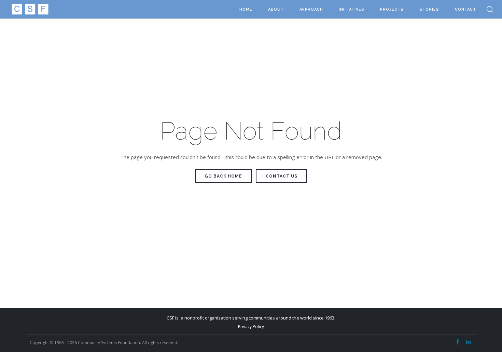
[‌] (457, 342)
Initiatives (351, 9)
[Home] (30, 9)
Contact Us (281, 176)
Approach (311, 9)
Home (245, 9)
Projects (392, 9)
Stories (429, 9)
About (276, 9)
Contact (465, 9)
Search (490, 9)
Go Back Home (223, 176)
